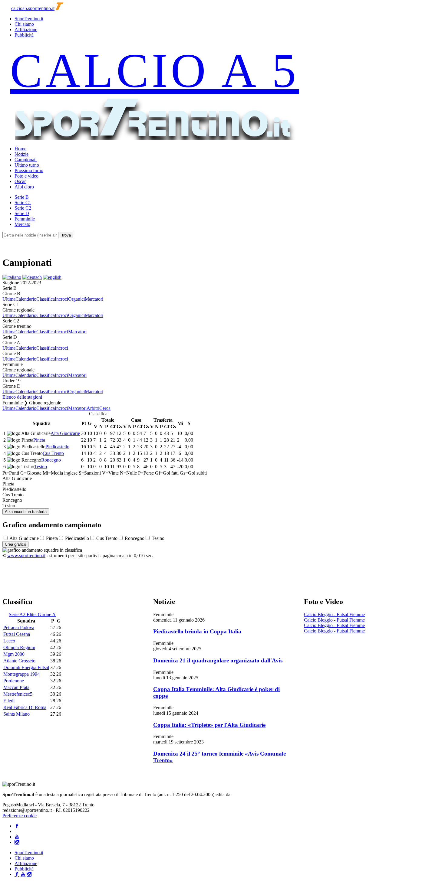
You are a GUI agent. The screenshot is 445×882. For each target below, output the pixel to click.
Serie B (22, 197)
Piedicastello (57, 446)
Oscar (20, 181)
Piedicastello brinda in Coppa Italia (197, 631)
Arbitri (93, 408)
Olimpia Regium (19, 647)
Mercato (22, 224)
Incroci (61, 299)
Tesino (40, 466)
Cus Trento (53, 453)
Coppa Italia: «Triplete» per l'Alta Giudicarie (209, 725)
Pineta (39, 440)
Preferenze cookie (19, 815)
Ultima (8, 299)
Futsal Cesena (16, 634)
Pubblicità (24, 35)
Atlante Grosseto (19, 660)
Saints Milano (16, 714)
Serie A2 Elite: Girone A (32, 614)
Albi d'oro (24, 186)
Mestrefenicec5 (17, 694)
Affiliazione (26, 29)
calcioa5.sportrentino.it (32, 8)
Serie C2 (23, 208)
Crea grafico (15, 544)
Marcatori (94, 299)
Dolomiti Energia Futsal (26, 667)
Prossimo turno (29, 170)
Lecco (9, 640)
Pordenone (13, 680)
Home (20, 148)
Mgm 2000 (14, 654)
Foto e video (26, 175)
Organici (76, 299)
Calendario (25, 299)
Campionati (26, 159)
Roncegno (51, 459)
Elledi (9, 700)
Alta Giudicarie (65, 433)
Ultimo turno (27, 165)
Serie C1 (23, 202)
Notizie (21, 154)
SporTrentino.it (29, 18)
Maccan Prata (16, 687)
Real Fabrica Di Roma (24, 707)
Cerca (104, 408)
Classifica (45, 299)
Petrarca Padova (18, 627)
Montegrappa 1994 (21, 674)
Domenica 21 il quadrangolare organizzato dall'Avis (217, 660)
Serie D (22, 213)
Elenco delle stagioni (22, 397)
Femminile (25, 218)
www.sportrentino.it (26, 555)
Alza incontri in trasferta (26, 511)
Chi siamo (24, 24)
